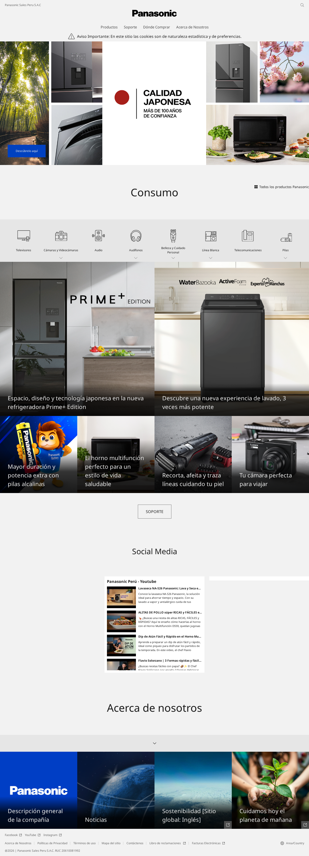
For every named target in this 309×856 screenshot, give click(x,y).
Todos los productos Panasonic (284, 186)
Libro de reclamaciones (165, 843)
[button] (61, 240)
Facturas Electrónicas (206, 843)
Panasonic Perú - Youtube (131, 581)
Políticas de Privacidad (52, 843)
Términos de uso (84, 843)
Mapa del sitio (111, 843)
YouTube (30, 835)
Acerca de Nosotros (18, 843)
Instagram (50, 835)
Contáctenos (134, 843)
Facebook (11, 835)
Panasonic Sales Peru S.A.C (23, 5)
